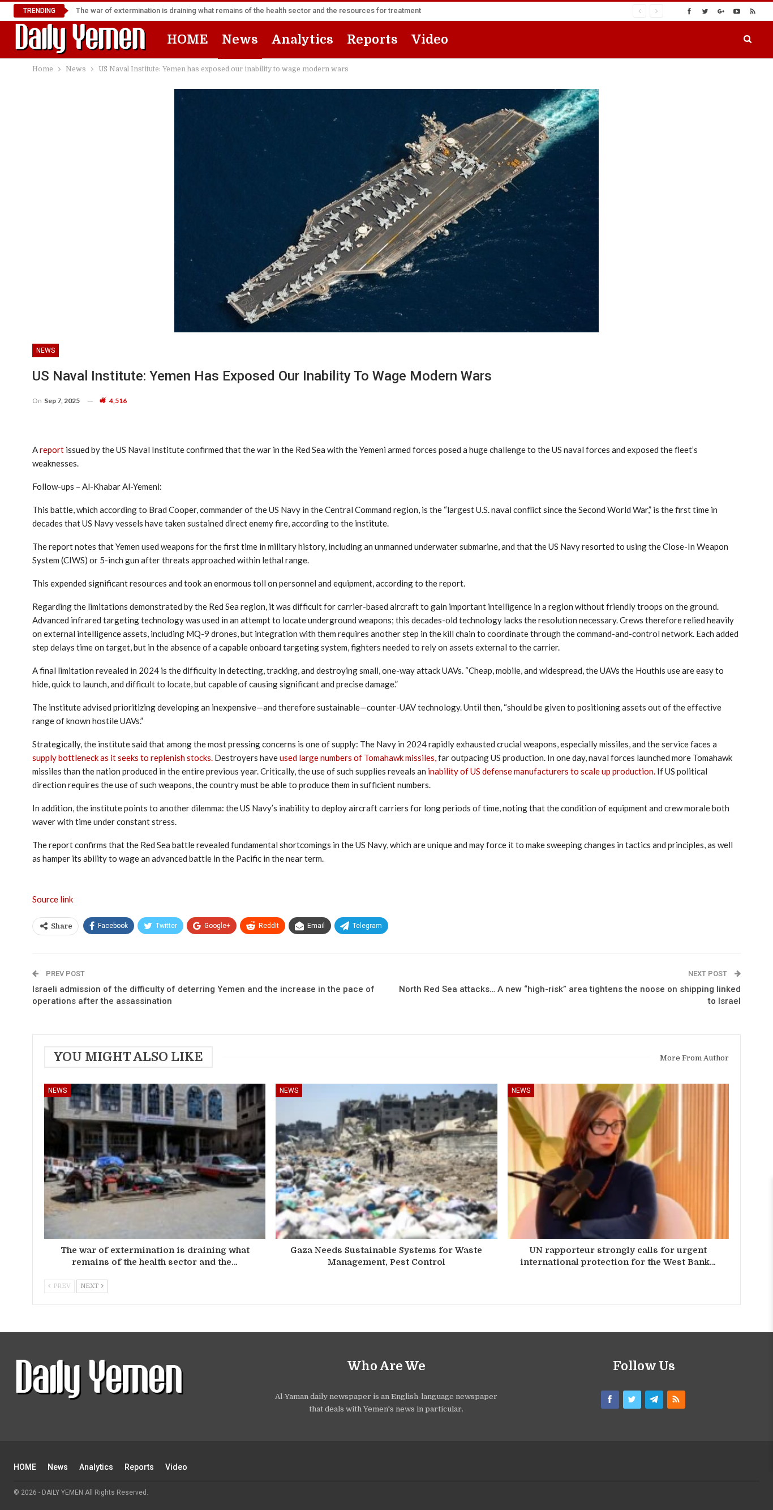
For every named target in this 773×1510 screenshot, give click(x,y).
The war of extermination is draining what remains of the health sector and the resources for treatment (248, 10)
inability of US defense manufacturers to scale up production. (541, 771)
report (52, 449)
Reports (372, 39)
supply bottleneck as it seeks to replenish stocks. (122, 757)
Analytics (302, 39)
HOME (187, 39)
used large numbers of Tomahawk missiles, (358, 757)
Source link (52, 899)
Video (429, 39)
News (240, 39)
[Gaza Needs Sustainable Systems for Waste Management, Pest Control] (386, 1161)
